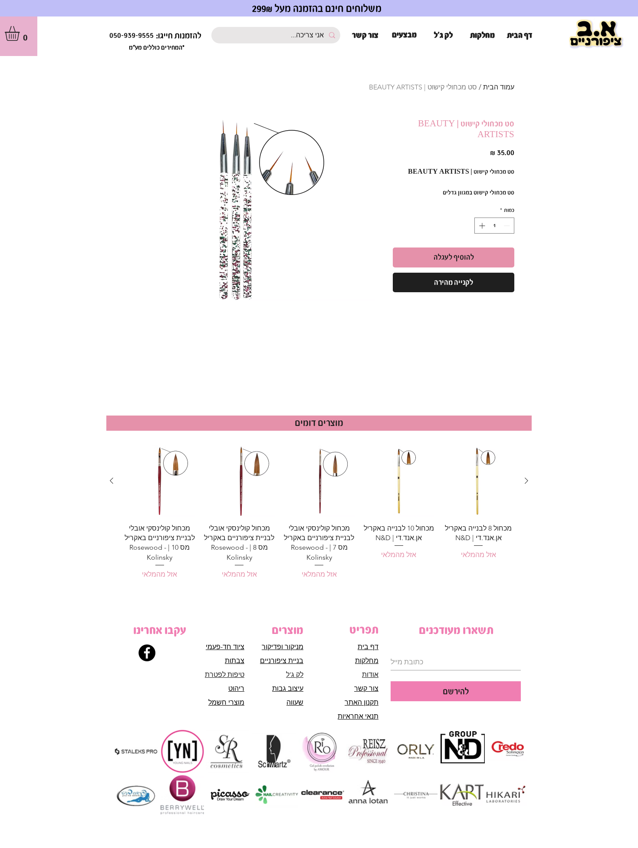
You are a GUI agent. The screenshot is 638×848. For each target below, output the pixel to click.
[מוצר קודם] (526, 480)
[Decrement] (507, 225)
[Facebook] (146, 652)
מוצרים (287, 630)
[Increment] (481, 225)
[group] (319, 512)
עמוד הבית (498, 87)
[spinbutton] (494, 225)
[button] (21, 33)
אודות (370, 674)
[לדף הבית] (596, 34)
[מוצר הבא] (111, 480)
